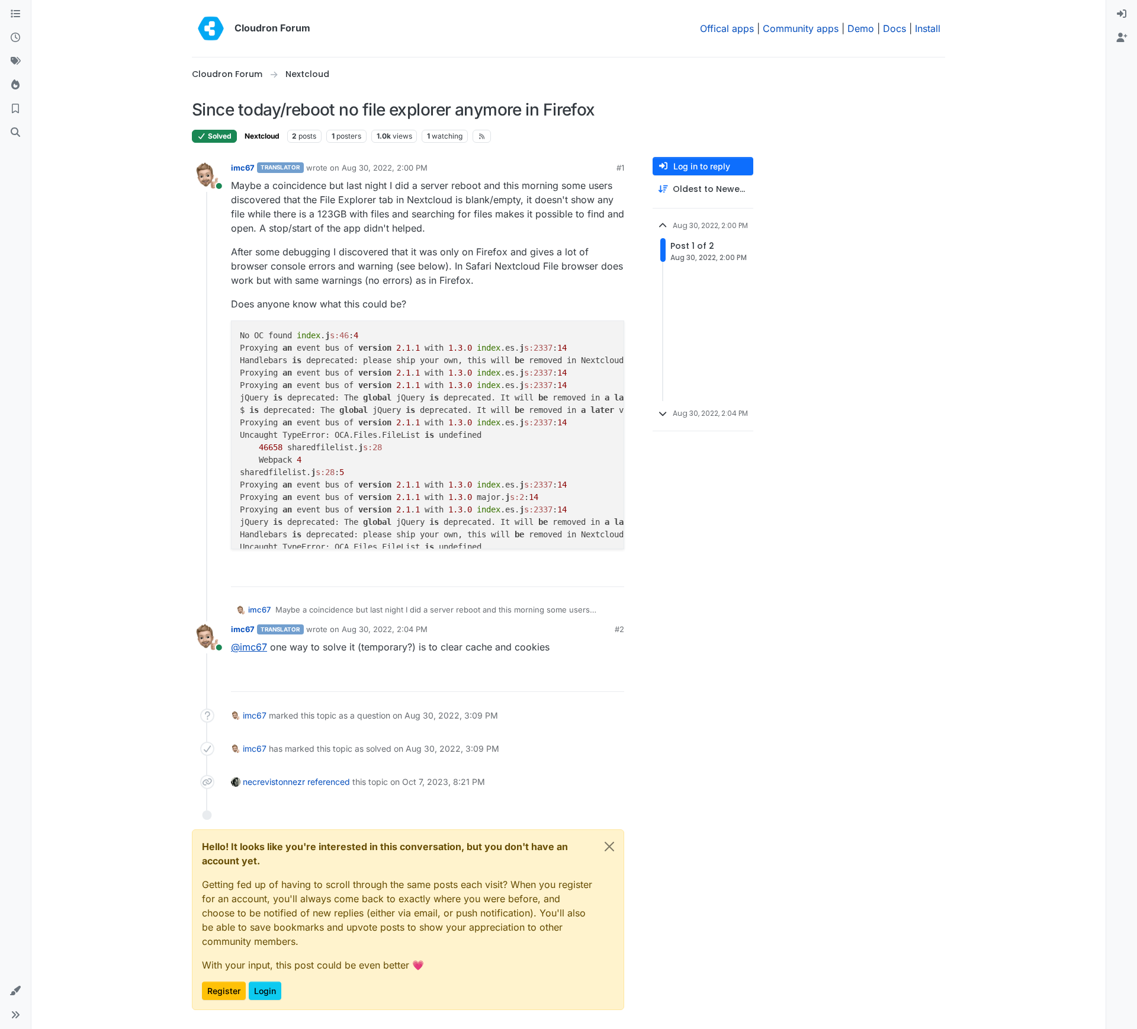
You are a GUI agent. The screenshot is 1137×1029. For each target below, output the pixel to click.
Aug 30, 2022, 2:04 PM (385, 629)
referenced (328, 782)
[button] (15, 991)
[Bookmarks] (15, 109)
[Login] (1121, 14)
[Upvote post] (595, 572)
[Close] (609, 846)
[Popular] (15, 85)
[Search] (15, 132)
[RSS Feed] (482, 136)
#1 (620, 167)
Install (927, 28)
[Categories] (15, 14)
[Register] (1121, 37)
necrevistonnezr (274, 782)
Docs (894, 28)
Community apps (801, 28)
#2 (619, 629)
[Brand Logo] (211, 28)
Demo (860, 28)
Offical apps (727, 28)
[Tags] (15, 61)
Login (265, 991)
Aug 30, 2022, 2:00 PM (385, 167)
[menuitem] (1121, 14)
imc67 (243, 167)
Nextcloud (262, 136)
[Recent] (15, 37)
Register (223, 991)
